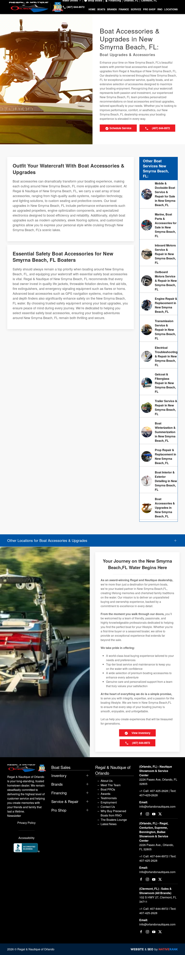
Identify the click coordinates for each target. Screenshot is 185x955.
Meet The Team (111, 785)
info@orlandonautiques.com (157, 806)
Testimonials (109, 798)
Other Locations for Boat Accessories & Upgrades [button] (47, 540)
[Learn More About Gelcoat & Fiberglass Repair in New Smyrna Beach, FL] (158, 383)
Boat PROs (108, 789)
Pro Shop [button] (149, 9)
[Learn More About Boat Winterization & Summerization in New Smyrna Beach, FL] (158, 432)
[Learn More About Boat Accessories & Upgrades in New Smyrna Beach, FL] (158, 508)
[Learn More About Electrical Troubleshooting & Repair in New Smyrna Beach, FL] (158, 356)
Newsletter (14, 816)
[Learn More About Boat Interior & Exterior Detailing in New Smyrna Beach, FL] (158, 481)
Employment (109, 802)
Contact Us (108, 807)
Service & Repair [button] (64, 801)
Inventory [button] (58, 775)
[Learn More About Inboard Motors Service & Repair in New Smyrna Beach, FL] (158, 254)
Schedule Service (120, 128)
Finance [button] (124, 9)
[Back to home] (36, 7)
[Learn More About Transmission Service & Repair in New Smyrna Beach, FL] (158, 330)
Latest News (109, 824)
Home (92, 9)
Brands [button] (112, 9)
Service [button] (136, 9)
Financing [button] (59, 792)
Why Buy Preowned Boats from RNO (113, 813)
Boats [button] (101, 9)
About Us (107, 781)
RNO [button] (159, 9)
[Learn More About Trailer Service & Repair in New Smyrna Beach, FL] (158, 407)
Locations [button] (171, 9)
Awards (105, 794)
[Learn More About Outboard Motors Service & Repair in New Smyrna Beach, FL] (158, 281)
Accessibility (26, 838)
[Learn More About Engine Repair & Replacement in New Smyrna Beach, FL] (158, 305)
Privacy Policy (26, 823)
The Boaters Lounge (114, 820)
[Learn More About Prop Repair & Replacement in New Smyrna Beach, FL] (158, 456)
